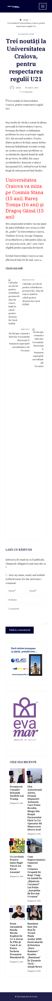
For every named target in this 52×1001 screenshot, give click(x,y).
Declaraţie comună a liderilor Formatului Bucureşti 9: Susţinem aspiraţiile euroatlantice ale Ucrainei (19, 340)
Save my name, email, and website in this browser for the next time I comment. (25, 579)
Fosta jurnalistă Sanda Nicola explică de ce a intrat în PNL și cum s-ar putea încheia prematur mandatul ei (17, 940)
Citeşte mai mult (14, 268)
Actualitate (23, 34)
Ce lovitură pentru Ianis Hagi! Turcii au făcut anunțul (17, 864)
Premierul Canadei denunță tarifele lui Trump (17, 792)
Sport (31, 34)
